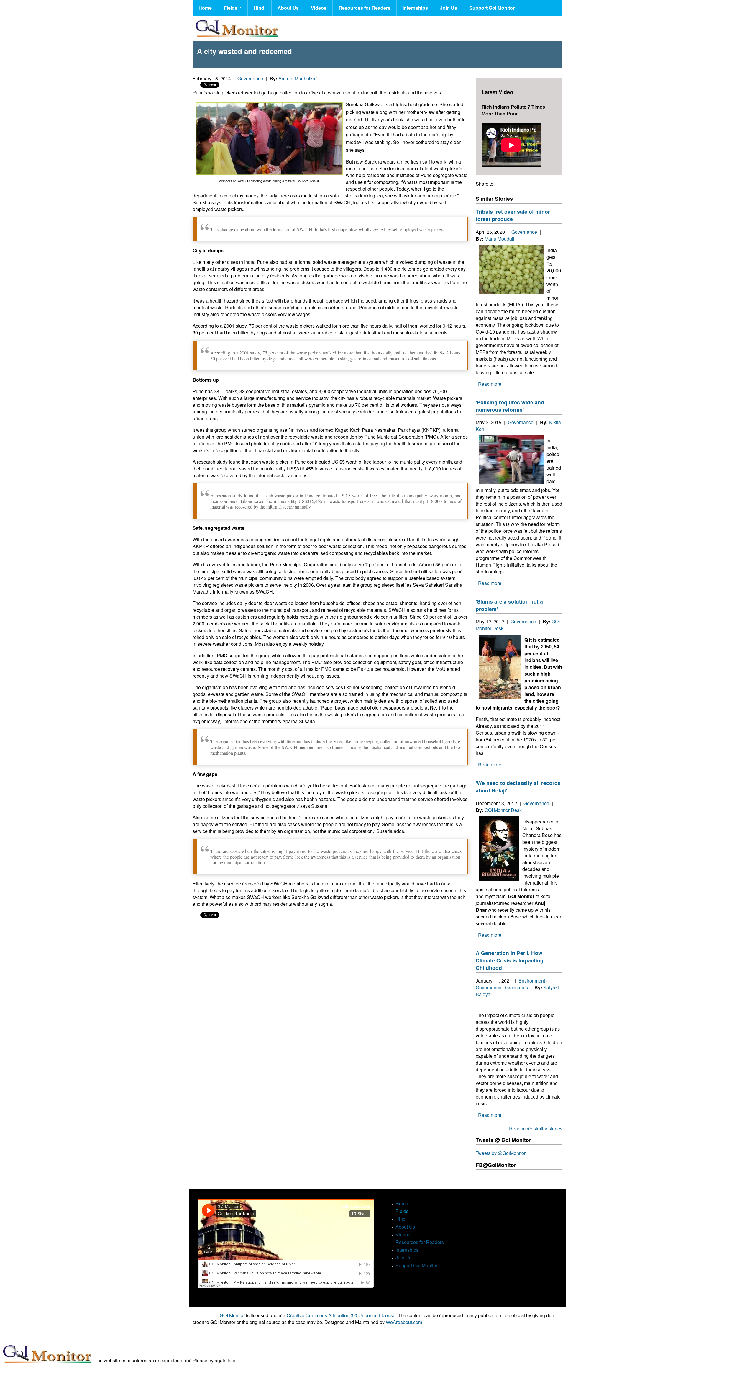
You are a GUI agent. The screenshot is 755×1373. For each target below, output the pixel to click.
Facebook (500, 184)
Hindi (259, 7)
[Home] (237, 28)
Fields (231, 7)
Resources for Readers (364, 7)
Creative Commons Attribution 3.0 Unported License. (342, 1315)
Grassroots (516, 987)
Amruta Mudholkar (297, 78)
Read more (489, 383)
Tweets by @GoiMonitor (501, 1153)
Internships (415, 7)
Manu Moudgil (499, 238)
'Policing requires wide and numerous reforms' (510, 405)
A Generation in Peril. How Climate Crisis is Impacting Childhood (510, 960)
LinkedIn (511, 184)
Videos (318, 7)
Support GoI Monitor (492, 7)
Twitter (521, 184)
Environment (531, 980)
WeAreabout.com (404, 1322)
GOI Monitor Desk (503, 810)
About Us (288, 7)
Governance (250, 78)
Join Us (448, 7)
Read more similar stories (535, 1128)
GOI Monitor (232, 1315)
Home (205, 7)
